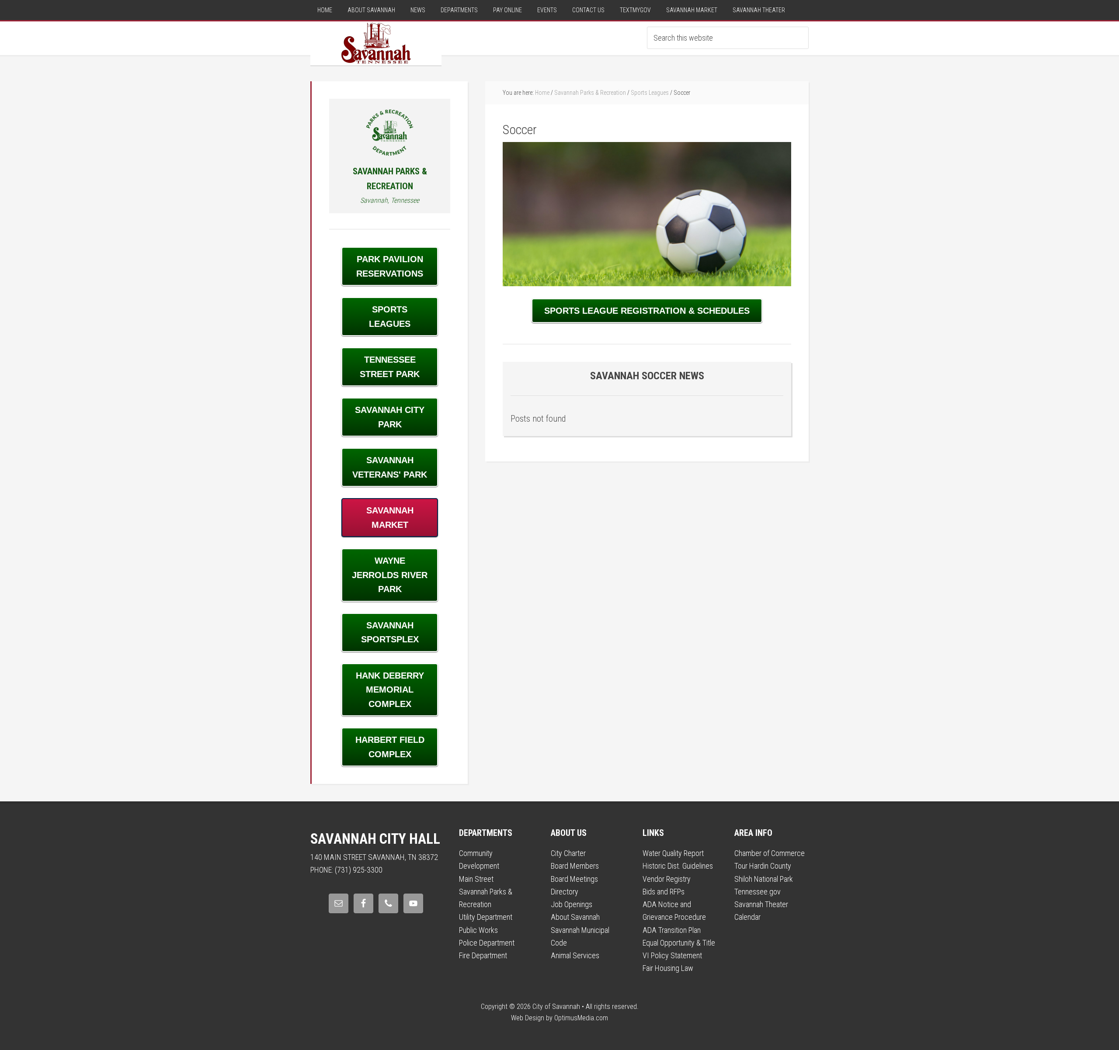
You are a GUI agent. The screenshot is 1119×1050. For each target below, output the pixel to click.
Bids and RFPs (664, 891)
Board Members (575, 865)
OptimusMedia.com (581, 1018)
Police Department (486, 942)
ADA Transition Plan (672, 930)
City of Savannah (375, 43)
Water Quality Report (673, 853)
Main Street (476, 879)
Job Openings (571, 904)
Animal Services (575, 955)
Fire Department (483, 955)
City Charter (568, 853)
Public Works (478, 930)
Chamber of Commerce (769, 853)
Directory (564, 891)
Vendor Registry (667, 879)
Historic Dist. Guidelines (678, 865)
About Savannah (575, 917)
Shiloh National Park (763, 879)
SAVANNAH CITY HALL (375, 839)
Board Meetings (574, 879)
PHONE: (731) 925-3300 (346, 869)
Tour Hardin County (762, 865)
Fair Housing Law (668, 968)
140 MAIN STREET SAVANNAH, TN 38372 (374, 857)
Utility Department (485, 917)
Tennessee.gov (757, 891)
